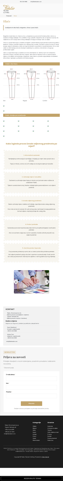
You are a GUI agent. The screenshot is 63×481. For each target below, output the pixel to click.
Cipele (34, 438)
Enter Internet (45, 457)
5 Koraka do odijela (52, 428)
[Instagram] (6, 436)
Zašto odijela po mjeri (53, 432)
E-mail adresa (10, 374)
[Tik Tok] (11, 436)
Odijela (34, 426)
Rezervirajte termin (32, 478)
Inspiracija (50, 426)
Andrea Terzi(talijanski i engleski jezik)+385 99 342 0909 (13, 336)
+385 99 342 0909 (9, 431)
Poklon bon (50, 440)
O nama (49, 434)
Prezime (9, 392)
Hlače (34, 430)
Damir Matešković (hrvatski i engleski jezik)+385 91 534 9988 (13, 329)
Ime (7, 383)
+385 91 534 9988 (9, 429)
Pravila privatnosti (52, 438)
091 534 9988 (23, 1)
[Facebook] (3, 436)
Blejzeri (35, 428)
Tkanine (49, 430)
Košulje (35, 434)
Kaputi (34, 432)
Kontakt (49, 436)
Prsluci (34, 436)
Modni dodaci (36, 440)
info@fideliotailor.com (36, 1)
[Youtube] (9, 436)
